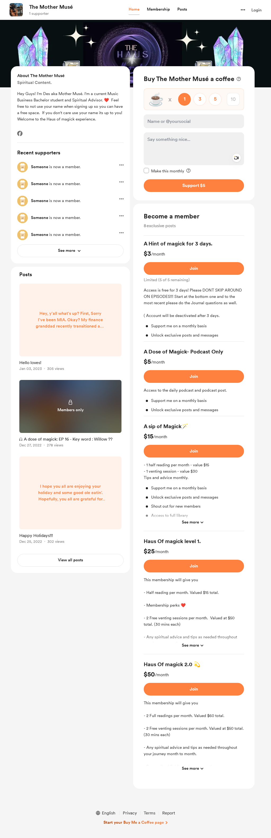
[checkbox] (164, 170)
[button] (134, 9)
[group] (194, 291)
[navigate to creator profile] (16, 9)
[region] (194, 133)
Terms (149, 812)
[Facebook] (19, 133)
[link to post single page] (70, 328)
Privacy (130, 812)
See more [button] (190, 522)
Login (256, 10)
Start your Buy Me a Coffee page (133, 822)
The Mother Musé (51, 7)
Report (168, 812)
